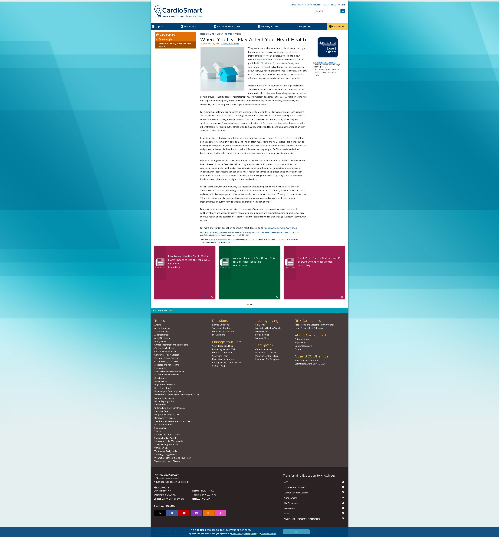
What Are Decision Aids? (224, 331)
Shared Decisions (220, 324)
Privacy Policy (250, 534)
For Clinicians (218, 334)
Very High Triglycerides (165, 454)
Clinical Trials (218, 365)
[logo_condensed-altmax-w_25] (213, 475)
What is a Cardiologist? (223, 352)
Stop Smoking (262, 334)
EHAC (333, 5)
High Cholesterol (162, 388)
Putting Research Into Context (227, 362)
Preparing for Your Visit (223, 349)
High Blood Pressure (164, 384)
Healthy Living (269, 26)
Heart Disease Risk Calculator (309, 328)
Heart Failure (160, 381)
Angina (157, 324)
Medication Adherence (223, 359)
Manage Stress (262, 338)
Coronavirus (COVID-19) (166, 361)
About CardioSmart (310, 335)
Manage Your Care (228, 26)
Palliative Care (161, 411)
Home (293, 5)
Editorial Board (302, 339)
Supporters (300, 342)
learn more (204, 296)
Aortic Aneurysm (162, 328)
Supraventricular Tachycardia (168, 441)
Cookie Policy (237, 534)
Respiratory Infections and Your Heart (173, 421)
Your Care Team (220, 355)
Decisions (190, 26)
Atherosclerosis (162, 334)
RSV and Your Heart (164, 424)
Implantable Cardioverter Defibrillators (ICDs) (176, 394)
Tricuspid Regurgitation (166, 444)
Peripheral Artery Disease (166, 414)
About (300, 5)
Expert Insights (166, 39)
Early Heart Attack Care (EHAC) (310, 363)
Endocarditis (160, 368)
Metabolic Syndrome (164, 398)
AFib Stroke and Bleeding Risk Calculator (314, 324)
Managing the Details (265, 352)
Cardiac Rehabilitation (165, 351)
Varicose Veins (161, 447)
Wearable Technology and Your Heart (172, 457)
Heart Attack (332, 72)
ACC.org (341, 5)
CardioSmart (167, 34)
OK (296, 532)
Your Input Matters (221, 328)
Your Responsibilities (222, 345)
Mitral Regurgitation (164, 401)
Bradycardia (160, 341)
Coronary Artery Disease (329, 69)
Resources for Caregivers (267, 359)
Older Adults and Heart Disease (169, 407)
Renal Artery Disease (164, 417)
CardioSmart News (230, 43)
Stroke (316, 75)
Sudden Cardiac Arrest (165, 438)
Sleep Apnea (160, 428)
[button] (153, 27)
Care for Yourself (263, 349)
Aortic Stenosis (161, 331)
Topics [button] (159, 26)
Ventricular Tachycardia (165, 451)
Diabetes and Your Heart (166, 364)
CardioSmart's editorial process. (222, 240)
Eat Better (260, 324)
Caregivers (304, 26)
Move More (261, 331)
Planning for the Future (266, 355)
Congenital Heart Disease (166, 354)
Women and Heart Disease (167, 461)
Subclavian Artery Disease (167, 434)
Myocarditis (160, 404)
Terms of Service (268, 534)
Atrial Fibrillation (162, 338)
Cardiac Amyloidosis (164, 348)
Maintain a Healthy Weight (268, 328)
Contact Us (300, 349)
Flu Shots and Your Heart (166, 374)
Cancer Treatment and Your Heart (171, 344)
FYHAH (326, 5)
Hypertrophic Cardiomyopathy (169, 391)
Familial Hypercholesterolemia (169, 371)
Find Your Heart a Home (306, 360)
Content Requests (313, 5)
